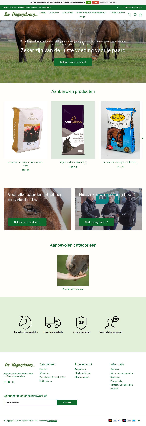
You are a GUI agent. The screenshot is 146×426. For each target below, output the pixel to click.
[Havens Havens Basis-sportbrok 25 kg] (120, 130)
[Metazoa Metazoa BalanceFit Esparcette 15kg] (25, 130)
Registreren (80, 369)
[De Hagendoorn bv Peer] (20, 15)
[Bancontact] (119, 420)
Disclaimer (115, 377)
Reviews (114, 388)
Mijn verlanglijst (82, 377)
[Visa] (115, 420)
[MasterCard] (110, 420)
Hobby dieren (45, 381)
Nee (95, 2)
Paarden (43, 369)
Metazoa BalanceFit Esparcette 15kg (25, 164)
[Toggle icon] (129, 14)
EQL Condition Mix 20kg (73, 162)
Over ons (114, 369)
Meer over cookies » (108, 2)
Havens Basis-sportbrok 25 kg (120, 162)
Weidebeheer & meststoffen (52, 377)
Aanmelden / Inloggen (133, 7)
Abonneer (67, 402)
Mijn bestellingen (82, 373)
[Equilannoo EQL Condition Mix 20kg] (73, 130)
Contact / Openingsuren (121, 385)
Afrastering (67, 12)
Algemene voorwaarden (121, 373)
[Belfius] (129, 420)
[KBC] (133, 420)
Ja (89, 2)
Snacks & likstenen (73, 289)
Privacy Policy (116, 381)
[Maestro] (124, 420)
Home (42, 12)
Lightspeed (52, 421)
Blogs (82, 16)
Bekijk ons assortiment (73, 62)
